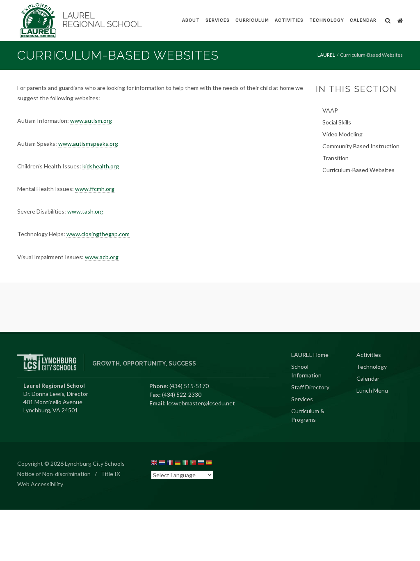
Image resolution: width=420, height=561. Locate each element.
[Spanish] (208, 464)
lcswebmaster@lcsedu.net (201, 403)
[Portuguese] (193, 464)
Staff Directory (310, 387)
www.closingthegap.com (98, 233)
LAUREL (326, 55)
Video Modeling (342, 134)
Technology (326, 20)
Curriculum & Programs (307, 415)
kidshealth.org (100, 166)
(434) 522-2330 (181, 394)
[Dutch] (162, 464)
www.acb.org (102, 256)
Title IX (110, 473)
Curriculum (252, 20)
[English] (154, 464)
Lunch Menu (372, 390)
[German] (177, 464)
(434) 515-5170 (189, 385)
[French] (170, 464)
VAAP (330, 110)
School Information (306, 371)
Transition (335, 157)
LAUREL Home (310, 354)
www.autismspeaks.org (88, 143)
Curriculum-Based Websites (358, 169)
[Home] (400, 19)
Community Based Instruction (360, 146)
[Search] (388, 19)
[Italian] (185, 464)
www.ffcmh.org (94, 188)
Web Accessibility (40, 484)
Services (217, 20)
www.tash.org (85, 211)
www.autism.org (91, 120)
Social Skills (336, 122)
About (191, 20)
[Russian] (201, 464)
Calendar (363, 20)
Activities (289, 20)
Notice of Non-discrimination (54, 473)
